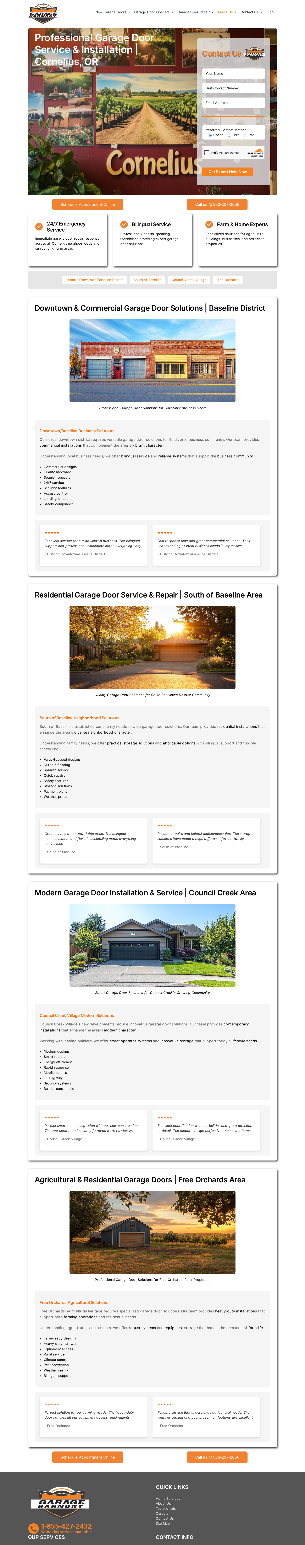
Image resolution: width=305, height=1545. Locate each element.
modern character (119, 1030)
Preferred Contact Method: (226, 130)
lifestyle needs (244, 1041)
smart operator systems (131, 1041)
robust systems (142, 1328)
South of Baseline (148, 280)
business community (235, 456)
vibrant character (147, 445)
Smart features (55, 1057)
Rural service (54, 1354)
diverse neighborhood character (102, 732)
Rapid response (56, 1067)
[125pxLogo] (43, 5)
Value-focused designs (62, 759)
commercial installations (61, 445)
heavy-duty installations (236, 1311)
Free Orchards (227, 280)
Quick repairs (54, 775)
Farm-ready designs (60, 1338)
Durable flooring (57, 765)
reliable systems (172, 456)
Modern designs (57, 1051)
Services (173, 1498)
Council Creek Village (189, 280)
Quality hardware (57, 472)
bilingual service (135, 456)
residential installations (237, 726)
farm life (255, 1328)
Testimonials (166, 1508)
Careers (162, 1513)
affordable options (179, 743)
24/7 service (54, 483)
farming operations (80, 1317)
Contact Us (165, 1518)
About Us (163, 1503)
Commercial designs (60, 467)
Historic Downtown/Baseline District (94, 280)
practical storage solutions (130, 743)
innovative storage (177, 1041)
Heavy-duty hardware (61, 1344)
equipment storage (181, 1328)
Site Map (163, 1523)
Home (160, 1498)
